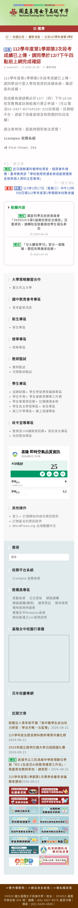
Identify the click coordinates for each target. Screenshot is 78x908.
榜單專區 (19, 347)
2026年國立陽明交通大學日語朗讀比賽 (37, 747)
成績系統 (54, 84)
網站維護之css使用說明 (29, 617)
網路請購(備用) (23, 603)
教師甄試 (19, 367)
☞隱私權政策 (62, 887)
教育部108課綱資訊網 (28, 431)
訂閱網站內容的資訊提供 (40, 516)
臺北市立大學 (22, 287)
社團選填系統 (48, 401)
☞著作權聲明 (15, 887)
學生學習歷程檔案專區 (45, 391)
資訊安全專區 (58, 431)
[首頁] (7, 36)
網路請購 (52, 598)
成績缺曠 (19, 391)
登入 (15, 516)
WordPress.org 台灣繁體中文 (34, 526)
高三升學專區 (22, 411)
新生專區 (19, 327)
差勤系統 (19, 598)
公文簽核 (35, 598)
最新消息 (51, 67)
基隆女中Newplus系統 (29, 612)
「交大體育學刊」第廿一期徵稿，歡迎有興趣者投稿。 (39, 246)
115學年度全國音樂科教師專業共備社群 (37, 735)
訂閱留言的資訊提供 (27, 521)
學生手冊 (19, 396)
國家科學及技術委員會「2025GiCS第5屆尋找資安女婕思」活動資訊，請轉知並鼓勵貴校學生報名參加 (38, 222)
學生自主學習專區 (25, 406)
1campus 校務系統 (26, 578)
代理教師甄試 (22, 371)
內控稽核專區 (22, 435)
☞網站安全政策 (39, 887)
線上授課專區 (45, 411)
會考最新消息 (22, 307)
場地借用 (61, 603)
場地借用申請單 (23, 607)
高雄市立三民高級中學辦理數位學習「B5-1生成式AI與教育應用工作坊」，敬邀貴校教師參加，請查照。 (38, 764)
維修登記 (44, 603)
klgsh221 (13, 67)
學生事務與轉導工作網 (45, 396)
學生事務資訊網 (23, 401)
